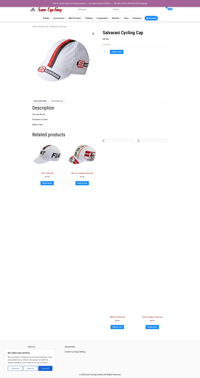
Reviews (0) (57, 101)
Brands (46, 18)
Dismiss (144, 3)
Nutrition (115, 18)
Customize (15, 368)
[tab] (41, 101)
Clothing (88, 18)
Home (34, 26)
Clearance (137, 18)
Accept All (45, 368)
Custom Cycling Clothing (75, 352)
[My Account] (163, 9)
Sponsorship (70, 347)
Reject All (30, 368)
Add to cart (117, 52)
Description (40, 101)
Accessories (58, 18)
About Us (31, 347)
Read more (47, 183)
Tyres (126, 18)
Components (102, 18)
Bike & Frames (75, 18)
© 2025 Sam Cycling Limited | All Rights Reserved (100, 375)
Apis (46, 26)
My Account (151, 18)
